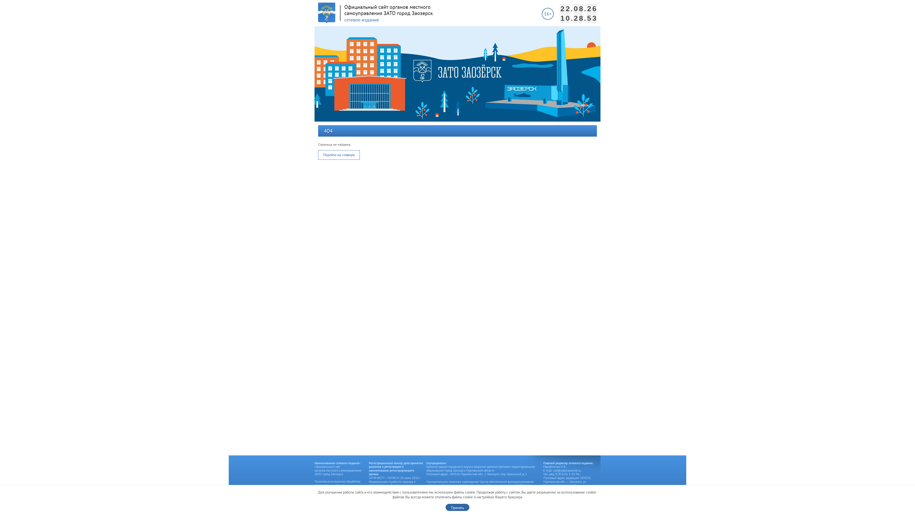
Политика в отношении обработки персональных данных (337, 483)
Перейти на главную (339, 155)
